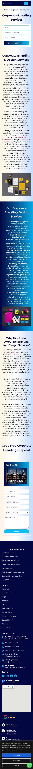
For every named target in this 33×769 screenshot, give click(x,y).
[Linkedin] (11, 675)
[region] (16, 754)
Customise (16, 760)
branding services (11, 352)
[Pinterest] (15, 675)
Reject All (16, 765)
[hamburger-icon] (12, 3)
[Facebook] (3, 675)
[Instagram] (7, 675)
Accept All (16, 755)
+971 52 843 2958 (11, 733)
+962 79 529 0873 (11, 732)
